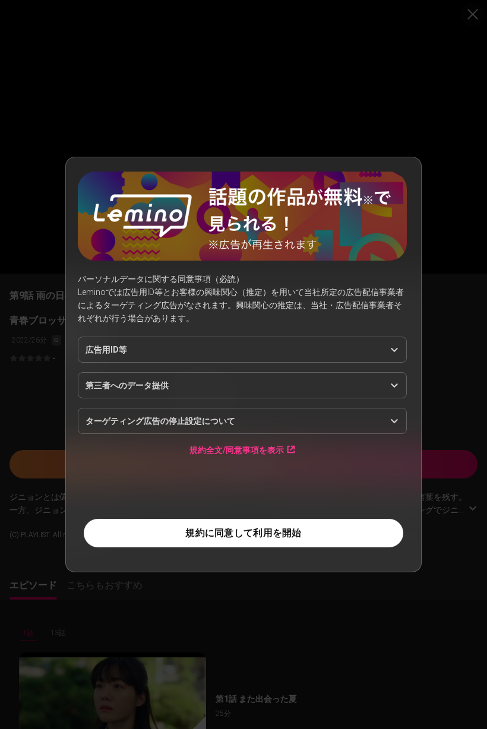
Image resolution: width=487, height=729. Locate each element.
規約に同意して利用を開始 (243, 532)
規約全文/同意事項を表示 (236, 449)
